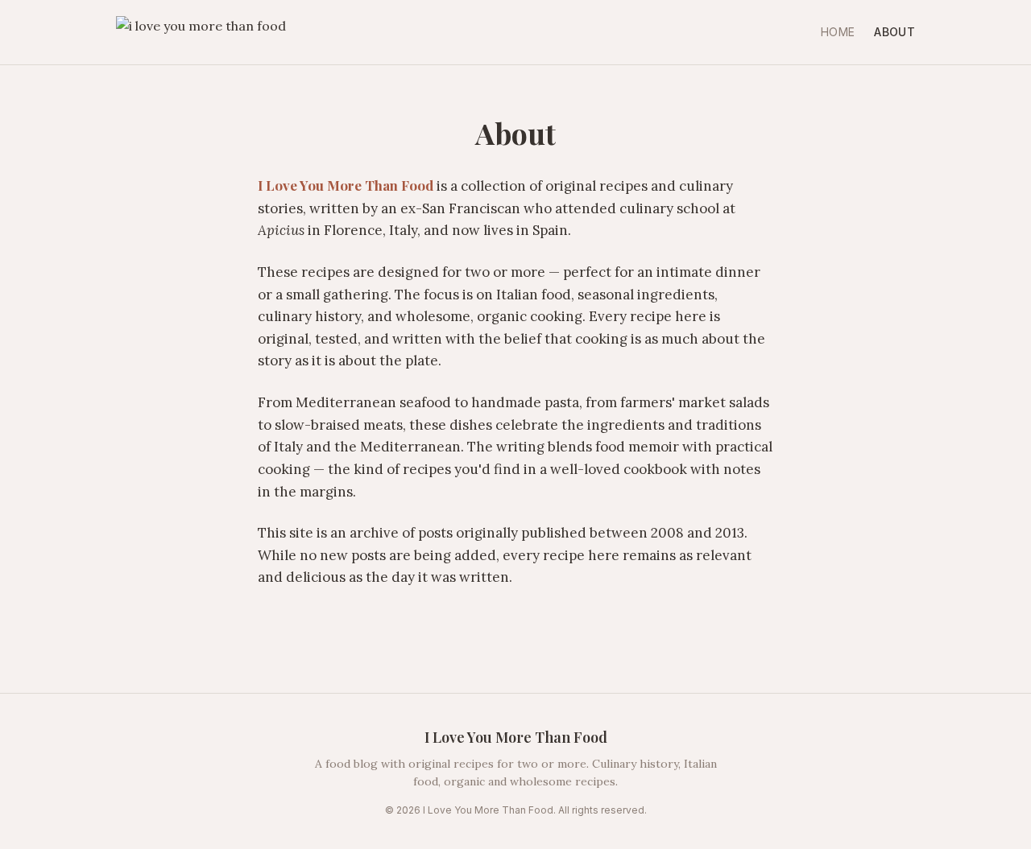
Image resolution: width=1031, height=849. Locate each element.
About (894, 32)
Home (838, 32)
